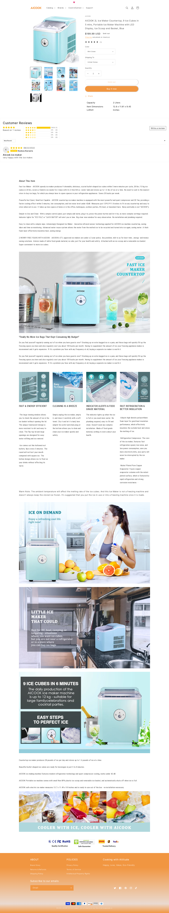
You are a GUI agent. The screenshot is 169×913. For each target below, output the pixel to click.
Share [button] (90, 96)
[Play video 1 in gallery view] (36, 97)
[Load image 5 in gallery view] (36, 85)
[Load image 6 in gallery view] (48, 85)
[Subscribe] (70, 888)
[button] (50, 7)
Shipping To (89, 57)
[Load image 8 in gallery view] (73, 85)
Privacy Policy (72, 865)
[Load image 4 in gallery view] (73, 72)
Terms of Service (74, 869)
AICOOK (65, 908)
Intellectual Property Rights (78, 874)
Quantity (88, 68)
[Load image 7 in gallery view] (60, 85)
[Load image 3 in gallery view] (60, 72)
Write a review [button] (158, 128)
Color (87, 47)
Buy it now (112, 89)
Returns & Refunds (38, 869)
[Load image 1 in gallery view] (36, 72)
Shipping (88, 37)
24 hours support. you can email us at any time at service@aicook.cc (90, 908)
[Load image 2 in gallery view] (48, 72)
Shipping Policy (36, 874)
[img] (16, 148)
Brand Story (35, 865)
